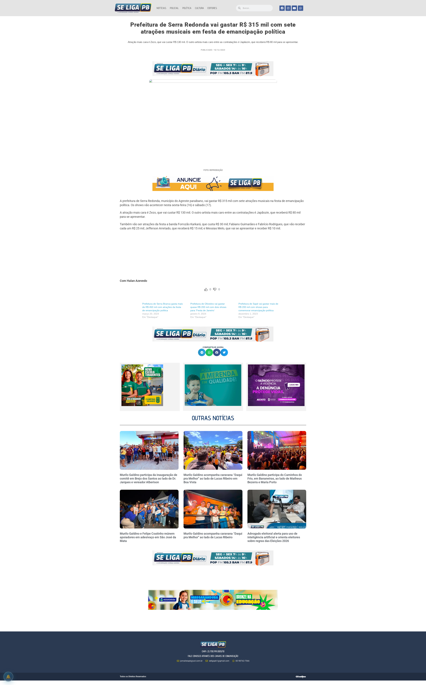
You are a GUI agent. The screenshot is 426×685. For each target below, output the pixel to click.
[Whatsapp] (300, 8)
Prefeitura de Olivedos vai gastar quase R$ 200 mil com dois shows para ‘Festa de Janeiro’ (208, 307)
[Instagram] (288, 8)
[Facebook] (282, 8)
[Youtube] (294, 8)
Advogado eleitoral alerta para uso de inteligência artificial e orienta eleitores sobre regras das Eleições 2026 (273, 537)
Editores (212, 8)
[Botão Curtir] (206, 289)
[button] (202, 352)
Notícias (161, 8)
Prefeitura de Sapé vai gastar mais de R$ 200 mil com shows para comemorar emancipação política (258, 307)
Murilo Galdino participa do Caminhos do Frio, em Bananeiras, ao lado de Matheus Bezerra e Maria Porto (274, 478)
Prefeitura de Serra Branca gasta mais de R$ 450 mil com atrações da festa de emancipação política (162, 307)
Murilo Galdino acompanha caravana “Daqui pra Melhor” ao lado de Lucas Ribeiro (213, 535)
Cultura (199, 8)
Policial (174, 8)
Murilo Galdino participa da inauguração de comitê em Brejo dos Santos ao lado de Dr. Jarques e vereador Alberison (148, 478)
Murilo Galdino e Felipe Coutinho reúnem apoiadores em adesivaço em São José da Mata (148, 537)
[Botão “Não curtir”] (214, 289)
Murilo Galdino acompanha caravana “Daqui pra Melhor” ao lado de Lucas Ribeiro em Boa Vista (213, 478)
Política (186, 8)
